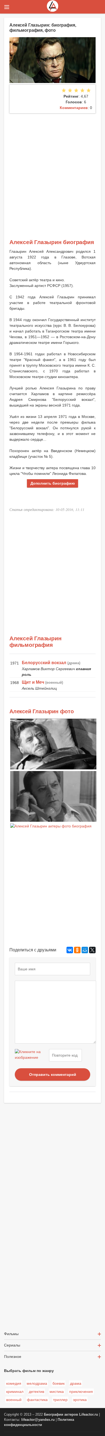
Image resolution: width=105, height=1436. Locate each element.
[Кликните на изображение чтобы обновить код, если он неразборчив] (31, 1055)
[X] (92, 950)
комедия (13, 1383)
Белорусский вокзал (44, 662)
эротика (80, 1399)
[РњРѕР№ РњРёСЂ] (85, 950)
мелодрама (37, 1383)
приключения (81, 1391)
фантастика (37, 1399)
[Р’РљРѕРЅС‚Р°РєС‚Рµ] (69, 950)
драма (75, 1383)
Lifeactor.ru (88, 1414)
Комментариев (74, 107)
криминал (14, 1391)
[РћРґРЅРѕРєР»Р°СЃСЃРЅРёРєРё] (77, 950)
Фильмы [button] (11, 1334)
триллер (60, 1399)
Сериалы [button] (12, 1345)
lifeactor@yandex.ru (38, 1420)
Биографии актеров (61, 1414)
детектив (36, 1391)
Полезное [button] (12, 1356)
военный (14, 1399)
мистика (57, 1391)
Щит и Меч (33, 682)
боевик (58, 1383)
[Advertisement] (52, 169)
